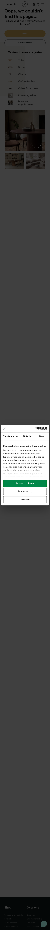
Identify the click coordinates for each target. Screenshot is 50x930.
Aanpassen (23, 491)
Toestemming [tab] (10, 436)
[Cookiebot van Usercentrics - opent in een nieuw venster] (35, 428)
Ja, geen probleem (25, 483)
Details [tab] (27, 436)
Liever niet (25, 500)
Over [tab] (41, 436)
